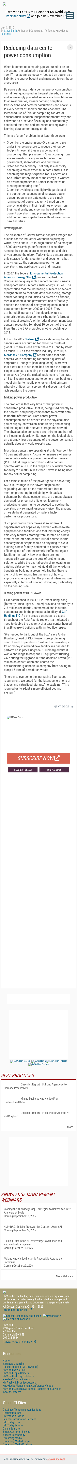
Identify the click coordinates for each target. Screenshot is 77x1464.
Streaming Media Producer (18, 1444)
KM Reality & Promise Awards (19, 1382)
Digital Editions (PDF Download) (20, 1366)
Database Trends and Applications (22, 1409)
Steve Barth (10, 30)
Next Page (61, 707)
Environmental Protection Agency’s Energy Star (33, 275)
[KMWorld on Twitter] (51, 1315)
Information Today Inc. (16, 1309)
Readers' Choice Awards (17, 1379)
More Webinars (64, 1276)
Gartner (29, 339)
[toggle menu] (70, 15)
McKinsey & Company (18, 355)
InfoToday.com (11, 1422)
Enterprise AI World (13, 1416)
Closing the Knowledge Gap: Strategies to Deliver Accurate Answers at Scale (37, 1210)
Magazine (13, 1363)
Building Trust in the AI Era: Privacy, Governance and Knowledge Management (33, 1242)
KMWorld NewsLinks (14, 1370)
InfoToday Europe (13, 1425)
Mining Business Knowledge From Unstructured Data (31, 1100)
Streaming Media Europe (16, 1441)
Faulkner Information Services (19, 1419)
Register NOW (16, 16)
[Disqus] (38, 833)
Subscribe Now (35, 758)
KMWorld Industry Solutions (18, 1376)
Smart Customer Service (16, 1431)
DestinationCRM (12, 1412)
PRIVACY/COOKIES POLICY (17, 1341)
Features (6, 33)
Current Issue (23, 769)
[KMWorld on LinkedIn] (22, 1315)
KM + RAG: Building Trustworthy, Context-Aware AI (33, 1226)
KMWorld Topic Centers (16, 1373)
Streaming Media (12, 1438)
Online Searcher (12, 1428)
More (70, 1127)
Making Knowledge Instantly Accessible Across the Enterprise (33, 1260)
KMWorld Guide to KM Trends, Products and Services (32, 1388)
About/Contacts (12, 1392)
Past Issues (54, 769)
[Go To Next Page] (70, 47)
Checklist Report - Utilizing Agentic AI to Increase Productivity (35, 1086)
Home (6, 1360)
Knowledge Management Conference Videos (28, 1385)
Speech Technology (14, 1434)
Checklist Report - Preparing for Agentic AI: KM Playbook (37, 1114)
